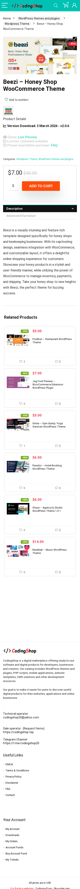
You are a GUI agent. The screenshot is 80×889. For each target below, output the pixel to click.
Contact (10, 795)
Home (7, 18)
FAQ (54, 145)
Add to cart (41, 186)
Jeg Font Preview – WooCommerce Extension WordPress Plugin (47, 384)
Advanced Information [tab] (21, 215)
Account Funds (14, 847)
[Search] (56, 5)
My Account (12, 828)
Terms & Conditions (17, 770)
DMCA (9, 764)
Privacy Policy (13, 776)
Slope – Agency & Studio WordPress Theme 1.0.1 (47, 509)
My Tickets (12, 859)
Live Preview (27, 137)
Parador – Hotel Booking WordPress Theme (47, 467)
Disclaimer (12, 782)
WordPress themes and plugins (39, 18)
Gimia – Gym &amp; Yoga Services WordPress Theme (48, 425)
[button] (75, 39)
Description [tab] (14, 208)
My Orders (12, 841)
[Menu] (5, 5)
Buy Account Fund (16, 853)
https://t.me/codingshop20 (21, 743)
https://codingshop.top (18, 732)
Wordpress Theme (17, 23)
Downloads (12, 835)
